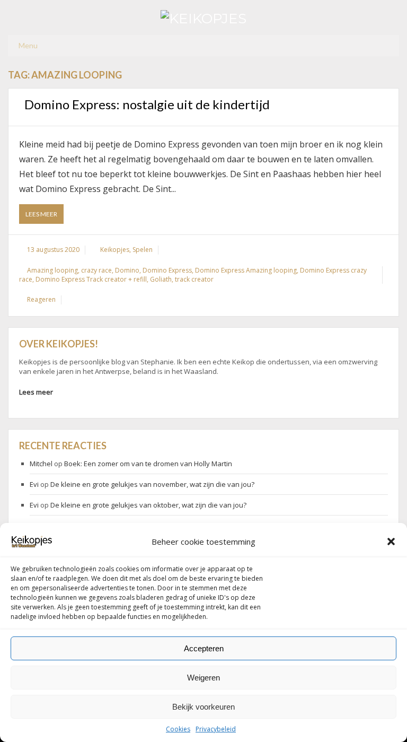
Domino (127, 270)
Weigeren (203, 677)
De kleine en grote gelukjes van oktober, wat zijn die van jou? (148, 505)
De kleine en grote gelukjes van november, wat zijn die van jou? (152, 484)
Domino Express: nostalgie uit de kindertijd (147, 104)
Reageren (41, 299)
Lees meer (44, 216)
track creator (194, 279)
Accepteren (204, 648)
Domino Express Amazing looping (246, 270)
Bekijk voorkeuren (203, 706)
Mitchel (41, 463)
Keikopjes (114, 249)
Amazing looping (52, 270)
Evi (34, 484)
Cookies (178, 729)
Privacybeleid (216, 729)
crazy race (96, 270)
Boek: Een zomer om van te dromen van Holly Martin (148, 463)
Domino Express (167, 270)
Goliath (161, 279)
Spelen (142, 249)
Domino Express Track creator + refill (91, 279)
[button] (391, 541)
